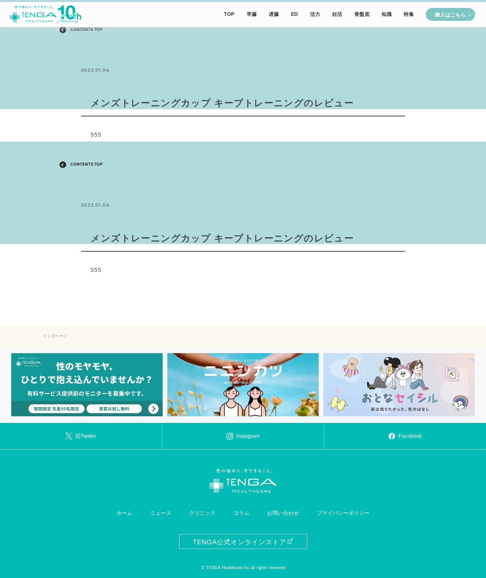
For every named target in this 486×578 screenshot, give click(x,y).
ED (294, 14)
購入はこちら (450, 15)
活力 (315, 14)
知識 (387, 14)
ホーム (124, 513)
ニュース (160, 513)
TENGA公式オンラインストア (239, 542)
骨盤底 (362, 14)
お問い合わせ (283, 513)
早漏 (252, 14)
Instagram (248, 436)
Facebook (410, 436)
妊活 (337, 14)
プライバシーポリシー (343, 513)
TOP (229, 14)
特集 (409, 14)
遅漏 (274, 14)
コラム (241, 513)
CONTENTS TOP (86, 30)
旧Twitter (85, 436)
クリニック (202, 513)
